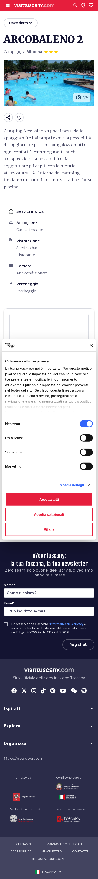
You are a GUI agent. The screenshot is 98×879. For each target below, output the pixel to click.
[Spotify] (84, 691)
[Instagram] (33, 691)
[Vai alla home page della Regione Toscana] (24, 797)
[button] (49, 709)
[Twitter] (24, 691)
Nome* (9, 585)
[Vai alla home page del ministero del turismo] (69, 797)
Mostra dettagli (72, 485)
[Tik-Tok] (43, 691)
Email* (9, 603)
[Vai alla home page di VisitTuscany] (34, 5)
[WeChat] (74, 691)
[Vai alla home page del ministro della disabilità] (69, 786)
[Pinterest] (52, 691)
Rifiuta (49, 529)
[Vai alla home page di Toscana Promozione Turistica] (71, 819)
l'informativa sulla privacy (66, 624)
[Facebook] (14, 691)
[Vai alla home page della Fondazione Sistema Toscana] (26, 818)
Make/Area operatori (23, 758)
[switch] (86, 438)
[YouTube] (63, 691)
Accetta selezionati (49, 514)
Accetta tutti (49, 499)
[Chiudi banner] (91, 345)
